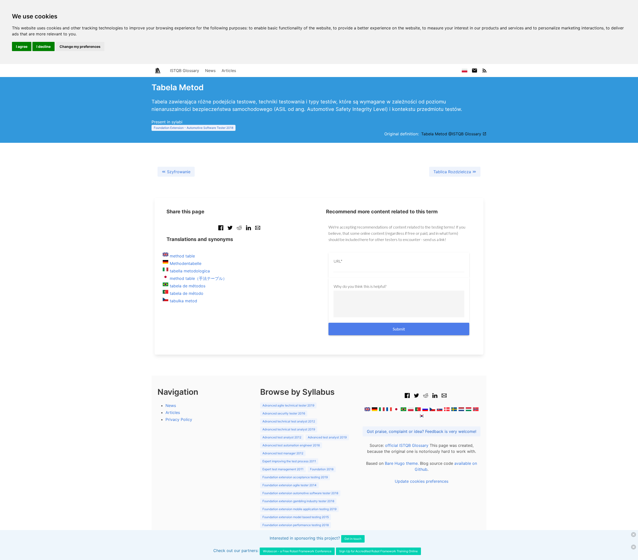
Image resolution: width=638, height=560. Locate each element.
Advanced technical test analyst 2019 (288, 429)
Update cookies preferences (421, 481)
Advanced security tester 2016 (283, 413)
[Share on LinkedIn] (248, 230)
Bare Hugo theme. (402, 463)
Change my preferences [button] (80, 46)
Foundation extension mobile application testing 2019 (299, 509)
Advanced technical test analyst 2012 (288, 421)
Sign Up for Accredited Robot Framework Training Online (378, 551)
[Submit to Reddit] (239, 230)
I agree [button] (21, 46)
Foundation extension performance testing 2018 (295, 525)
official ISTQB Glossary (406, 445)
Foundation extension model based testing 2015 (295, 517)
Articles (229, 70)
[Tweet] (230, 230)
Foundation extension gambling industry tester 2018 (298, 501)
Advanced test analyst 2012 (281, 437)
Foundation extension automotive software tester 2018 (300, 493)
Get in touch (352, 539)
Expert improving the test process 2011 (289, 461)
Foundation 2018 (321, 469)
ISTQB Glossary (184, 70)
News (210, 70)
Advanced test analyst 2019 (327, 437)
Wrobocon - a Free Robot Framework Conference (297, 551)
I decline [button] (43, 46)
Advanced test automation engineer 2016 (291, 445)
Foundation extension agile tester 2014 (289, 485)
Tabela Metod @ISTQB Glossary (451, 133)
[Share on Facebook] (221, 230)
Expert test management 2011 (283, 469)
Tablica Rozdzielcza (452, 171)
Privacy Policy (178, 419)
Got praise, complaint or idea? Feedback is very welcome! (421, 431)
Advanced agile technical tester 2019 (288, 405)
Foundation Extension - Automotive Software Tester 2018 (193, 128)
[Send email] (258, 230)
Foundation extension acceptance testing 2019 (295, 477)
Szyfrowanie (178, 171)
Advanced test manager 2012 (282, 453)
